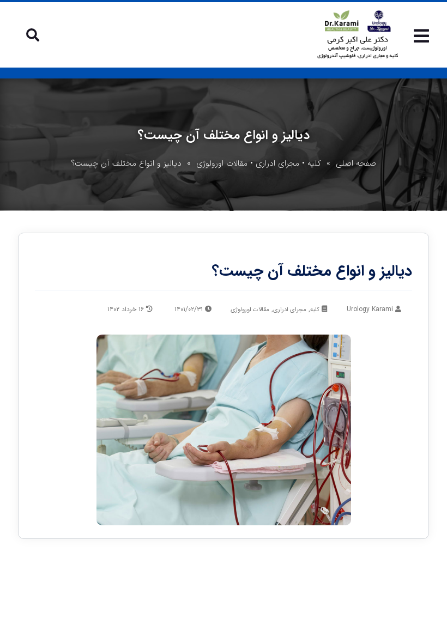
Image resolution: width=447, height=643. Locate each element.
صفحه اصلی (356, 163)
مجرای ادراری (277, 163)
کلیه (314, 163)
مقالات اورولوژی (221, 163)
